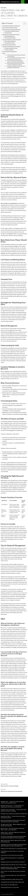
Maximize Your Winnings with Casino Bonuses (11, 790)
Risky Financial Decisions (10, 41)
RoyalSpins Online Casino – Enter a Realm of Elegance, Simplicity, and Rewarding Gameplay (13, 868)
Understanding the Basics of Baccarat (11, 25)
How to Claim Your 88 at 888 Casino (9, 884)
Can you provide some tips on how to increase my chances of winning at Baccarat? (16, 58)
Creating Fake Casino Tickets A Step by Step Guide (12, 882)
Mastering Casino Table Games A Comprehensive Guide (13, 848)
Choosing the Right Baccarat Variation (11, 46)
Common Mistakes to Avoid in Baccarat (12, 39)
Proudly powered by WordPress (7, 894)
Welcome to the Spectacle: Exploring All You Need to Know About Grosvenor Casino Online (13, 821)
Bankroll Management (10, 36)
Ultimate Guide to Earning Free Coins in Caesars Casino (13, 864)
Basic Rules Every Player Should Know (11, 29)
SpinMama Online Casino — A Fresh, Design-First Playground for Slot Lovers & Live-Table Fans (12, 806)
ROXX (13, 18)
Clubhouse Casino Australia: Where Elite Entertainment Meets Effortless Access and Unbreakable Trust (14, 845)
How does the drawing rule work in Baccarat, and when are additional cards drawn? (16, 64)
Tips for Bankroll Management (10, 51)
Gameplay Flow (8, 32)
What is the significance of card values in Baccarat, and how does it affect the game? (15, 61)
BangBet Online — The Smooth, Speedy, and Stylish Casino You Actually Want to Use (12, 802)
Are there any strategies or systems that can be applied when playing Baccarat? (16, 66)
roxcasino (3, 7)
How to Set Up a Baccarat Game (10, 27)
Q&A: (4, 53)
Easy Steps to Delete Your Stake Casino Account (12, 879)
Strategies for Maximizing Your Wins (11, 34)
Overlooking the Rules (9, 42)
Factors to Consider (9, 49)
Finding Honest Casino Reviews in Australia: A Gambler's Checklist (11, 2)
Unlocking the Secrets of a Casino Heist (10, 887)
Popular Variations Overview (11, 48)
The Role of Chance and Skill (9, 44)
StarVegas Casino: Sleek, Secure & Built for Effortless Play (14, 813)
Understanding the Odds (10, 37)
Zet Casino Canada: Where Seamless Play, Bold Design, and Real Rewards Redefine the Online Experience (13, 837)
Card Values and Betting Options (12, 31)
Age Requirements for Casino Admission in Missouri (13, 862)
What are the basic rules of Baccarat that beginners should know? (16, 55)
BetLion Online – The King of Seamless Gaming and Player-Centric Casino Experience (12, 829)
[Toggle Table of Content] (24, 23)
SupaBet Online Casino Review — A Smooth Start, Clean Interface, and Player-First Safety (13, 810)
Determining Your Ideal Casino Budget (9, 785)
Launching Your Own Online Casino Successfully (12, 855)
